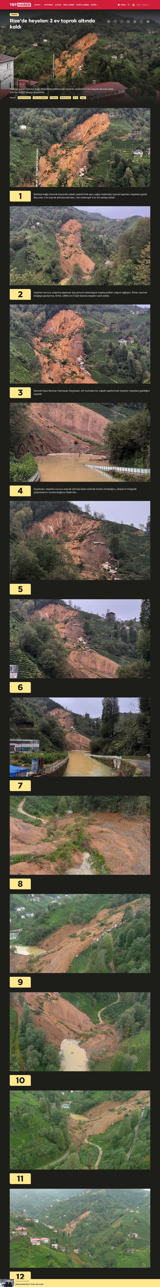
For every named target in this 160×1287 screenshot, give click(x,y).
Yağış (83, 97)
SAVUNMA (48, 5)
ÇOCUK (58, 5)
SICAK (37, 5)
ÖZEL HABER (68, 5)
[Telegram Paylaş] (134, 21)
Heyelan (54, 97)
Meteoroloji (65, 97)
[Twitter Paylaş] (121, 21)
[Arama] (130, 4)
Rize (75, 97)
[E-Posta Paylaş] (148, 21)
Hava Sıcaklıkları (40, 97)
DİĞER (93, 5)
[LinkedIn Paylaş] (128, 21)
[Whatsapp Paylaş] (141, 21)
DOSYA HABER (82, 5)
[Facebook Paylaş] (115, 21)
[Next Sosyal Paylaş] (108, 21)
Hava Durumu (24, 97)
